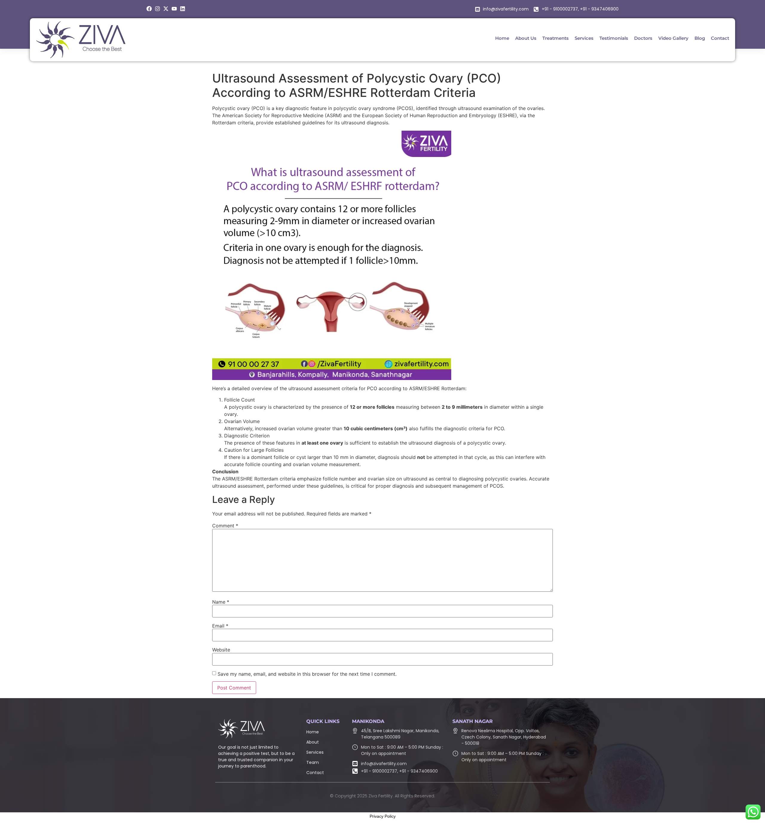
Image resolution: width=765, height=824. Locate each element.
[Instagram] (157, 8)
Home (312, 732)
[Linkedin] (182, 8)
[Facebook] (149, 8)
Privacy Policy (383, 816)
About (312, 742)
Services (315, 752)
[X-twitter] (166, 8)
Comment (225, 525)
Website (221, 649)
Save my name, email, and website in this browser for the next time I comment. (307, 674)
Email (220, 625)
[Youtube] (174, 8)
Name (220, 601)
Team (312, 762)
